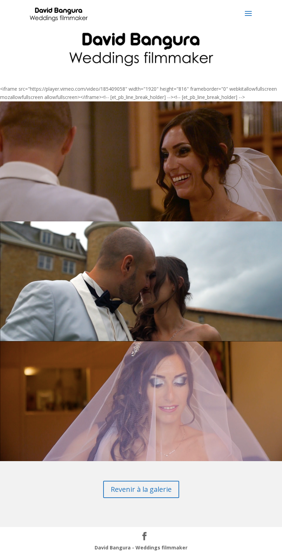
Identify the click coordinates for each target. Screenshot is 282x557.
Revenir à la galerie (141, 489)
